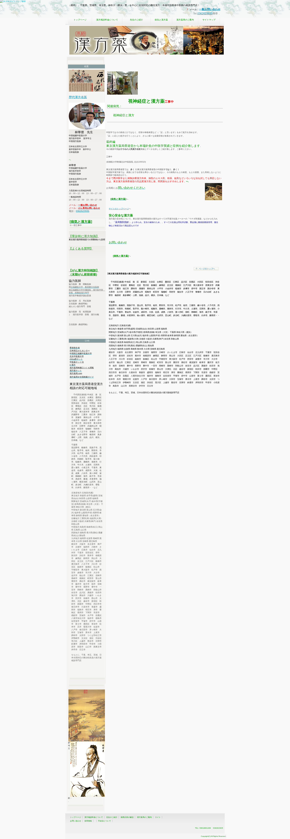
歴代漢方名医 (78, 97)
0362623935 (204, 13)
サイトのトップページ (119, 209)
